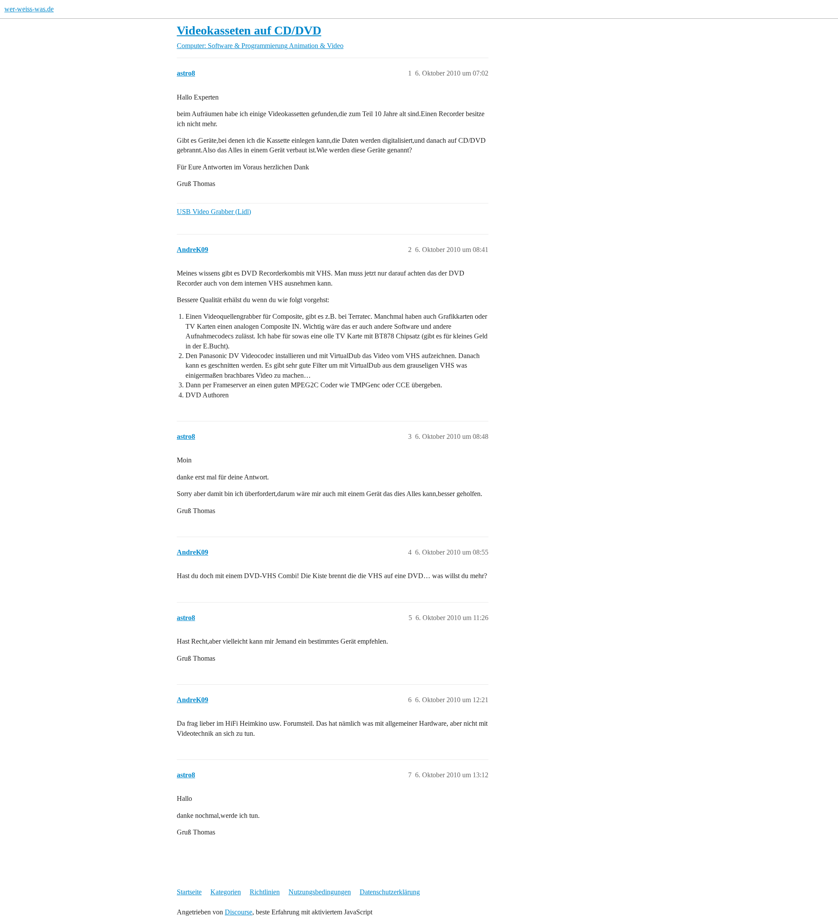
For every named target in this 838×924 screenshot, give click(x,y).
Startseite (189, 892)
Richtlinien (265, 892)
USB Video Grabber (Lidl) (214, 211)
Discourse (238, 912)
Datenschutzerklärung (390, 892)
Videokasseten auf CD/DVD (249, 30)
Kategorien (225, 892)
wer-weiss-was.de (29, 9)
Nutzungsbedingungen (319, 892)
